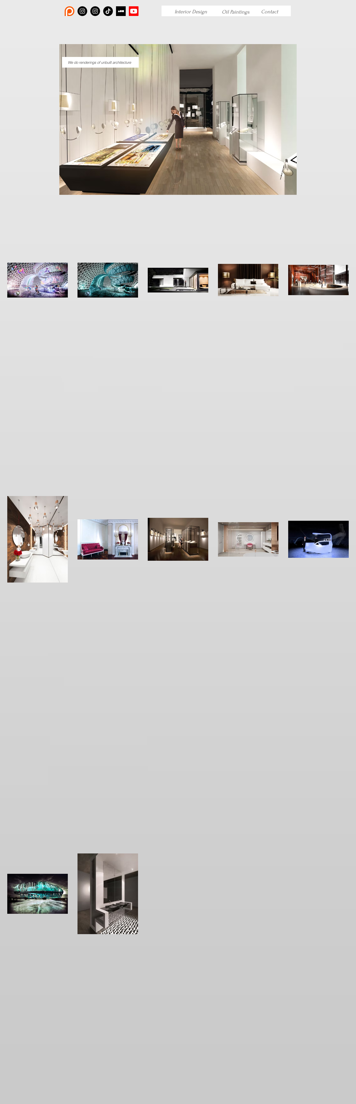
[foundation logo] (121, 11)
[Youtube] (134, 11)
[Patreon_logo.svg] (69, 11)
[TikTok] (108, 11)
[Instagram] (82, 11)
